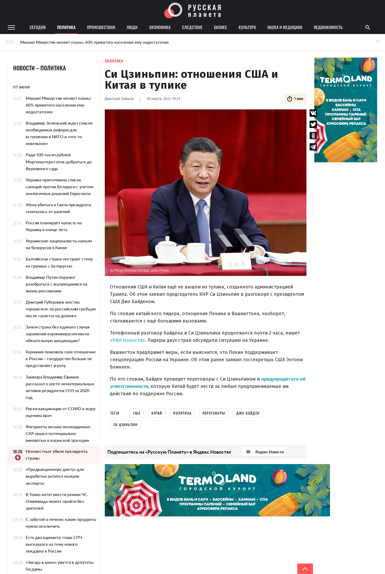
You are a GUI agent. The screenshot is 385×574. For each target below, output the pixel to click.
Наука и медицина (284, 27)
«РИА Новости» (127, 340)
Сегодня (38, 27)
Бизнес (220, 27)
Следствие (192, 27)
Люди (132, 27)
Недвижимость (328, 27)
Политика (66, 27)
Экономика (159, 27)
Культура (247, 27)
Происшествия (101, 27)
